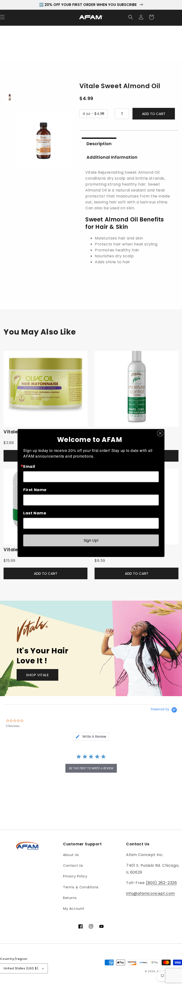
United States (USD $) (21, 968)
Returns (70, 897)
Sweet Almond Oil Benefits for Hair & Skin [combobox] (124, 223)
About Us (71, 854)
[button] (130, 17)
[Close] (160, 433)
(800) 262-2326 (161, 882)
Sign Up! (91, 540)
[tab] (91, 736)
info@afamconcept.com (150, 893)
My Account (73, 908)
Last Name (34, 513)
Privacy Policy (75, 876)
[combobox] (129, 225)
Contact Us (73, 865)
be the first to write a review (91, 768)
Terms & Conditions (81, 887)
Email (29, 467)
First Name (34, 490)
